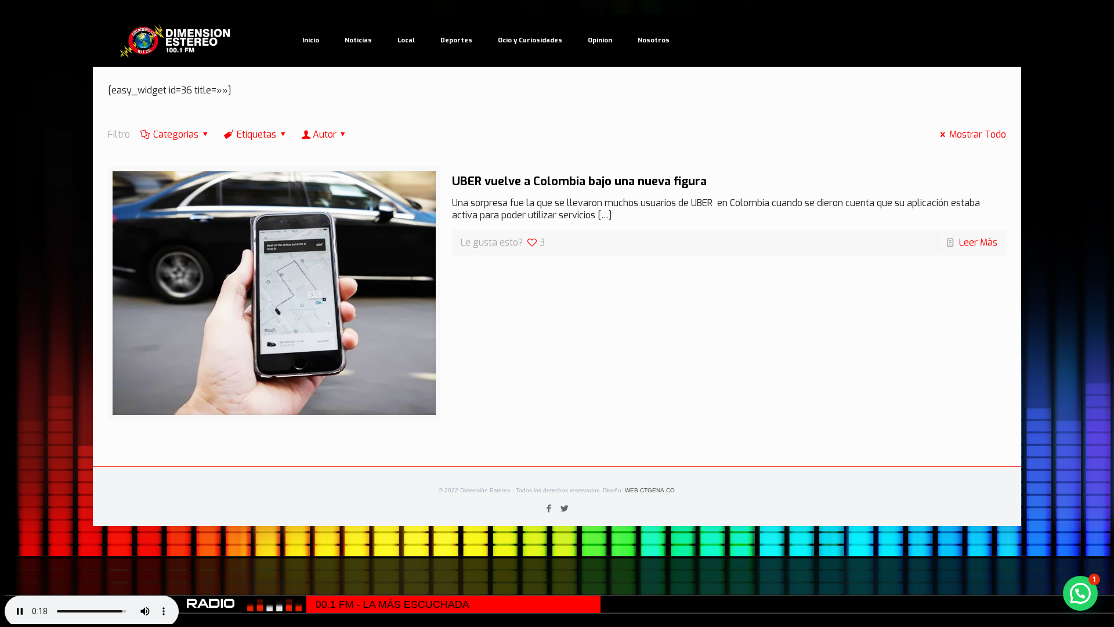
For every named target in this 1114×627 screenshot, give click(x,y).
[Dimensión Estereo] (176, 41)
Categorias (175, 134)
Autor (325, 134)
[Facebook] (549, 508)
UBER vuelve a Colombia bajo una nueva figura (579, 181)
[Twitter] (565, 508)
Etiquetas (256, 134)
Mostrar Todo (977, 134)
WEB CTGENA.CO (650, 490)
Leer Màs (978, 242)
